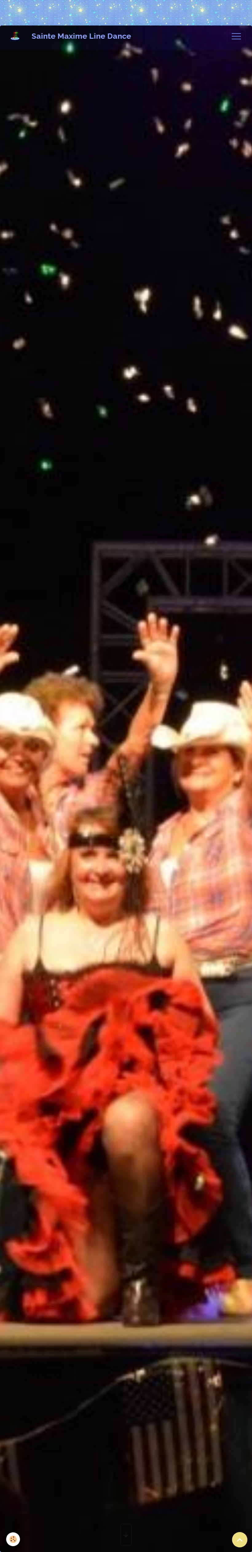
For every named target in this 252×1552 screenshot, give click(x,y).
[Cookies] (13, 1539)
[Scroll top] (239, 1539)
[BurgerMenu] (236, 36)
